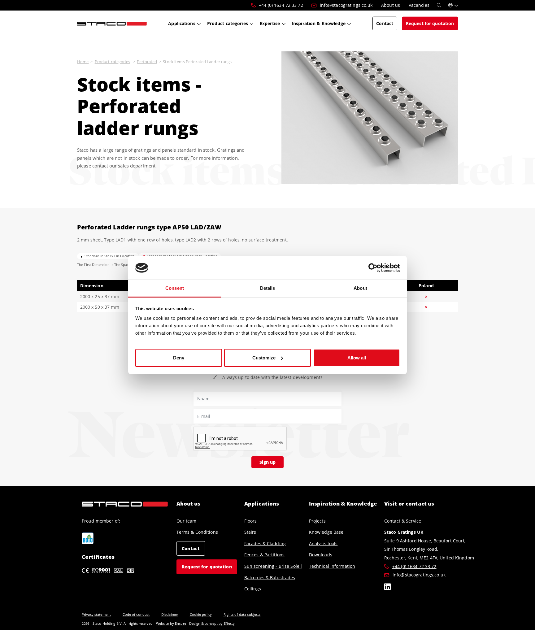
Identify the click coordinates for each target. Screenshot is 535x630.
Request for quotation (207, 567)
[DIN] (130, 570)
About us (188, 503)
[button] (453, 5)
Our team (186, 521)
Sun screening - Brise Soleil (273, 566)
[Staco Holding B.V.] (112, 23)
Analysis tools (323, 543)
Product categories (112, 61)
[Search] (439, 5)
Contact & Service (402, 521)
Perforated (147, 61)
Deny (178, 357)
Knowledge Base (326, 532)
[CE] (85, 570)
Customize (264, 357)
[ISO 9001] (101, 570)
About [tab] (360, 288)
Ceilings (252, 589)
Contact (190, 548)
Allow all (356, 357)
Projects (317, 521)
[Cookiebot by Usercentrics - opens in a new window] (373, 267)
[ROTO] (88, 538)
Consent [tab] (174, 288)
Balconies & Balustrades (269, 577)
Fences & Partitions (264, 555)
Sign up (267, 462)
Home (83, 61)
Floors (250, 521)
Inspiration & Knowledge (343, 503)
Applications (261, 503)
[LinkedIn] (387, 587)
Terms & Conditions (197, 532)
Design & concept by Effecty (212, 623)
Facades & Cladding (265, 543)
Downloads (320, 555)
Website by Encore (171, 623)
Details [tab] (267, 288)
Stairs (250, 532)
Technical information (332, 566)
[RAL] (118, 570)
